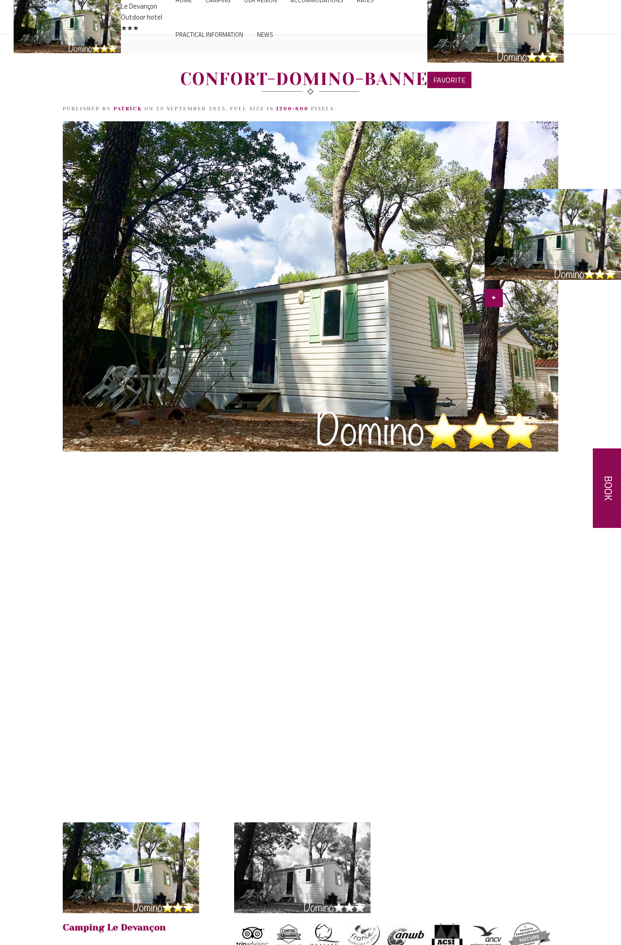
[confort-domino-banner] (310, 285)
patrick (128, 109)
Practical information (209, 34)
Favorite (449, 80)
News (265, 34)
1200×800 (292, 109)
